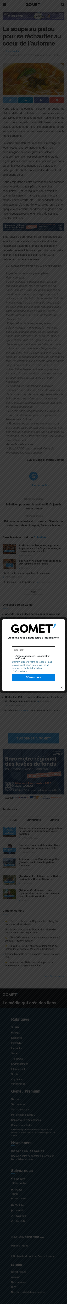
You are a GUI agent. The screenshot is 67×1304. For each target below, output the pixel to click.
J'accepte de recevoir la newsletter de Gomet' (32, 657)
